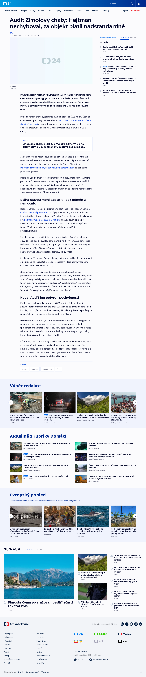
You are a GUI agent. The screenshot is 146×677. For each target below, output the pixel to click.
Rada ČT (39, 648)
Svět (49, 10)
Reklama (39, 637)
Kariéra (39, 652)
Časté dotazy (41, 659)
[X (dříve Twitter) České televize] (136, 624)
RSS (141, 672)
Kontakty (40, 663)
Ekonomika (68, 10)
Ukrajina (24, 10)
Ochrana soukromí (32, 672)
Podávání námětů (43, 655)
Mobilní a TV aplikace (12, 659)
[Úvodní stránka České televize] (16, 624)
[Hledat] (132, 3)
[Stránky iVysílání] (124, 634)
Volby (32, 10)
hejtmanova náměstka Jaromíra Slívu (42, 219)
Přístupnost (45, 672)
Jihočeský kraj (47, 369)
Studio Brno (41, 641)
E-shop (6, 655)
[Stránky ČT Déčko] (78, 641)
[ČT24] (7, 3)
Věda (87, 10)
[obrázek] (51, 60)
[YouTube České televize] (131, 624)
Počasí (79, 10)
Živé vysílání (8, 637)
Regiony (58, 10)
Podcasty (105, 10)
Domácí (41, 10)
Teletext (7, 644)
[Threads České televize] (140, 624)
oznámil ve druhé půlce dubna (34, 212)
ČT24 (11, 33)
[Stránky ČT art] (98, 641)
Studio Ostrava (42, 644)
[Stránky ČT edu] (122, 641)
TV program (8, 633)
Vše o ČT (7, 663)
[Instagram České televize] (122, 624)
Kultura (95, 10)
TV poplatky (8, 641)
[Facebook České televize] (127, 624)
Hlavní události (11, 10)
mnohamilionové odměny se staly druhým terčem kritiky (47, 167)
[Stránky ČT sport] (100, 634)
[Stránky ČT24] (78, 634)
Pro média (40, 633)
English (20, 672)
